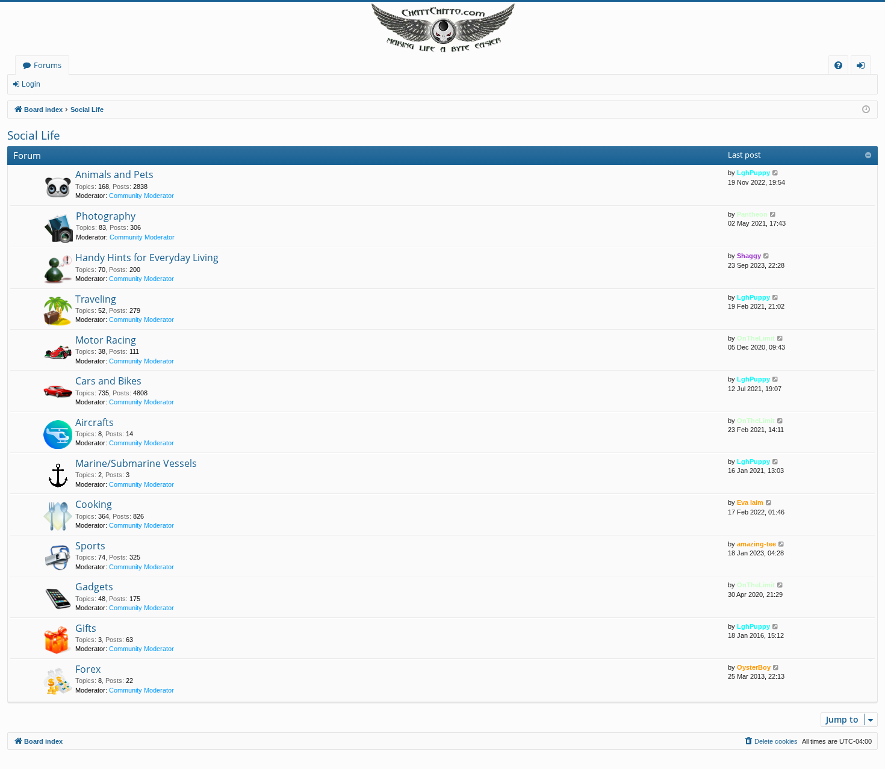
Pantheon (752, 214)
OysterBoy (754, 667)
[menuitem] (838, 65)
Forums (47, 65)
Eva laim (750, 502)
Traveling (95, 299)
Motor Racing (105, 340)
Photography (105, 216)
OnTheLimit (756, 338)
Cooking (93, 504)
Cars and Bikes (108, 381)
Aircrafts (94, 422)
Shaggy (749, 255)
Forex (88, 669)
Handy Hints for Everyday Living (147, 257)
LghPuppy (753, 172)
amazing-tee (756, 544)
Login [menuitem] (863, 67)
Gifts (85, 628)
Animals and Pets (114, 174)
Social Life (33, 135)
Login (31, 84)
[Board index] (442, 28)
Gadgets (94, 586)
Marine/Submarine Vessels (136, 463)
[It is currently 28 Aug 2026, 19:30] (866, 110)
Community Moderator (141, 195)
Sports (90, 545)
